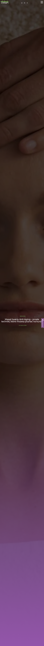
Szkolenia (22, 316)
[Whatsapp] (22, 3)
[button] (42, 323)
